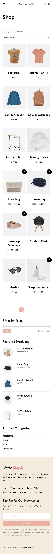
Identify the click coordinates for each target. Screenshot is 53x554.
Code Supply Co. (29, 547)
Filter (7, 331)
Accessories (8, 435)
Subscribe (26, 523)
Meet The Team (9, 492)
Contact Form (25, 492)
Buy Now (38, 492)
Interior (6, 440)
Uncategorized (9, 448)
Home (5, 488)
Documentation (18, 488)
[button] (4, 3)
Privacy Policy (33, 488)
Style (5, 444)
